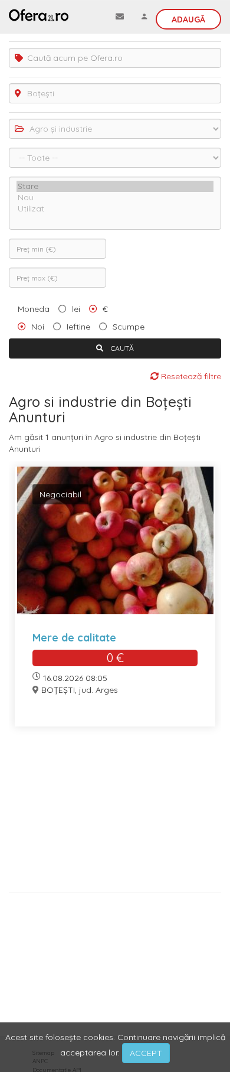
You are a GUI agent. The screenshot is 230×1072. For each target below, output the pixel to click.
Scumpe (128, 326)
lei (76, 309)
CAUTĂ (121, 348)
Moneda (34, 309)
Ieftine (78, 326)
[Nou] (115, 197)
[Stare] (115, 186)
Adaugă (188, 19)
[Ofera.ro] (38, 15)
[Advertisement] (115, 813)
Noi (37, 326)
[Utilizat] (115, 208)
